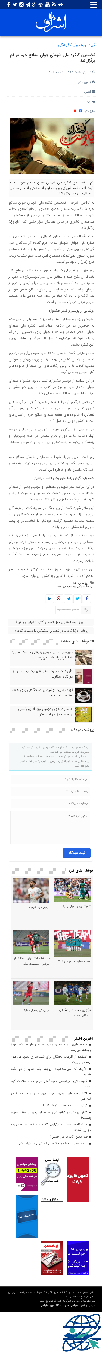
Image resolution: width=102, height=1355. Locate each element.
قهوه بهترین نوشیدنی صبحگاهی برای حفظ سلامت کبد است (42, 692)
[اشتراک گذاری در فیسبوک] (87, 598)
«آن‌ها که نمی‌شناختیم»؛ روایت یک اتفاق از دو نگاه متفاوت (43, 674)
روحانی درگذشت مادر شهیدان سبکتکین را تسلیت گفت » (51, 630)
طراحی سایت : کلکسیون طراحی (59, 1305)
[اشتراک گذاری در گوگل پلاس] (59, 598)
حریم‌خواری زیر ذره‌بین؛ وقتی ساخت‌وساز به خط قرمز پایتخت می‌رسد (42, 655)
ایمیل (87, 91)
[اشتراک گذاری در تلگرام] (68, 598)
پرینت (87, 101)
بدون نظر (84, 81)
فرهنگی (63, 45)
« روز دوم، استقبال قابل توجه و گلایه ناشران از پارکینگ (50, 622)
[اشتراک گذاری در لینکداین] (49, 598)
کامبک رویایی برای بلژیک (76, 906)
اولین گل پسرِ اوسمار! (37, 1010)
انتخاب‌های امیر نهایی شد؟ (74, 961)
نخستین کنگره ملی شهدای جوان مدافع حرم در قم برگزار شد (52, 58)
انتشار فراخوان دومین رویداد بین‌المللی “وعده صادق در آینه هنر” (45, 711)
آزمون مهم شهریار (39, 907)
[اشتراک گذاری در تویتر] (77, 598)
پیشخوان (79, 45)
